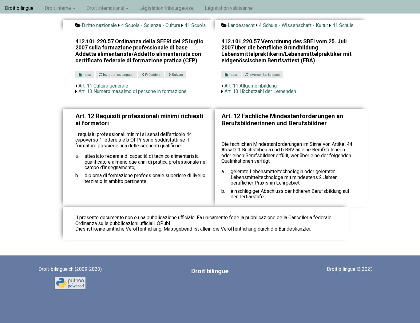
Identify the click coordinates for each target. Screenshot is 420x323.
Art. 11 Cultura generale (103, 86)
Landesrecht (241, 25)
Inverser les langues (117, 74)
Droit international (105, 8)
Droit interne (58, 8)
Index (86, 74)
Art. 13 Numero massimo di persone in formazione (132, 91)
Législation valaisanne (229, 8)
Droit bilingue (19, 8)
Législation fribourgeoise (166, 8)
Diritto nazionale (99, 25)
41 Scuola (195, 25)
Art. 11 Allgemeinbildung (250, 86)
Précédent (152, 74)
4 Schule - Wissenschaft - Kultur (293, 25)
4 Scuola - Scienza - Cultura (150, 25)
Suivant (177, 74)
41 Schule (343, 25)
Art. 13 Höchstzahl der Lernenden (260, 91)
